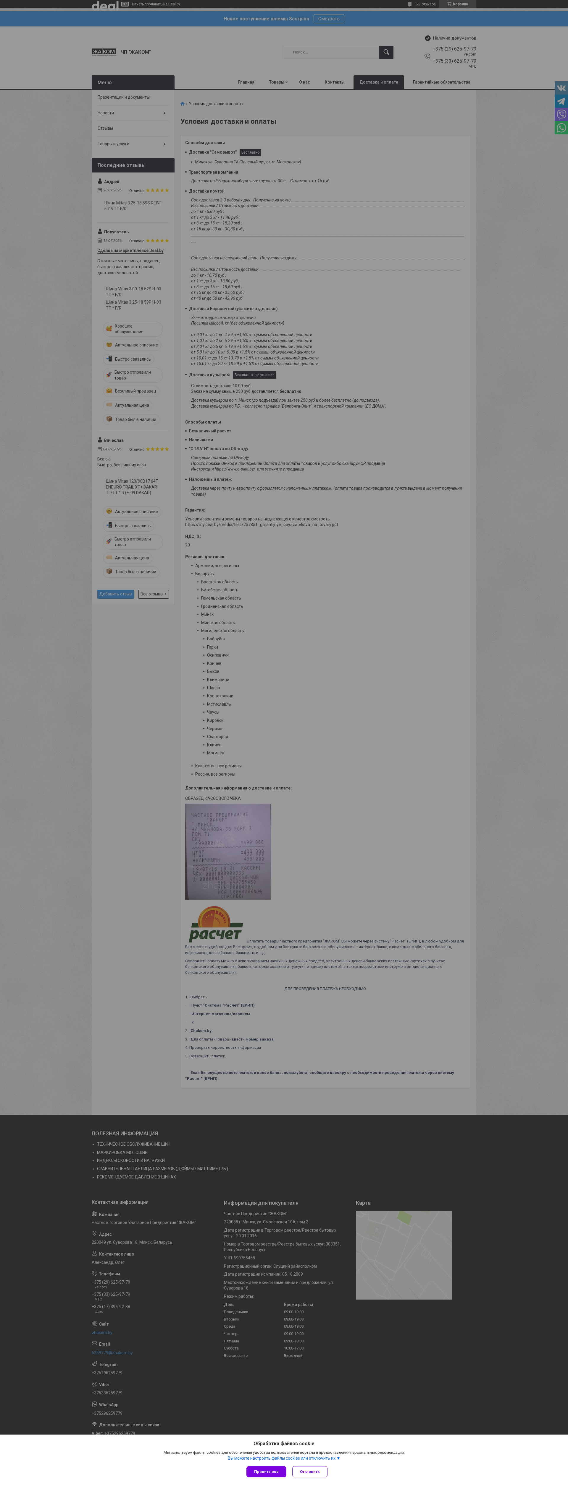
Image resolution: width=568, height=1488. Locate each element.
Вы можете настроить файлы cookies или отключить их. (282, 1458)
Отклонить (310, 1471)
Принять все (266, 1471)
